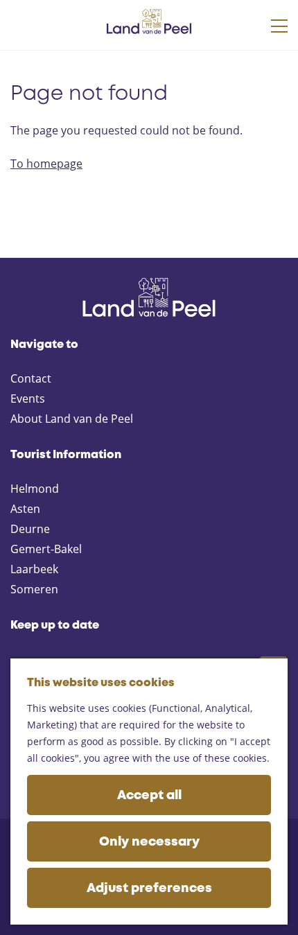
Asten (25, 508)
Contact (30, 378)
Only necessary (149, 842)
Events (27, 398)
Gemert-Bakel (46, 549)
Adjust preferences (149, 888)
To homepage (46, 163)
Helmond (34, 488)
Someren (34, 589)
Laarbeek (34, 569)
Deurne (30, 528)
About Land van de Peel (71, 418)
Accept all (149, 795)
